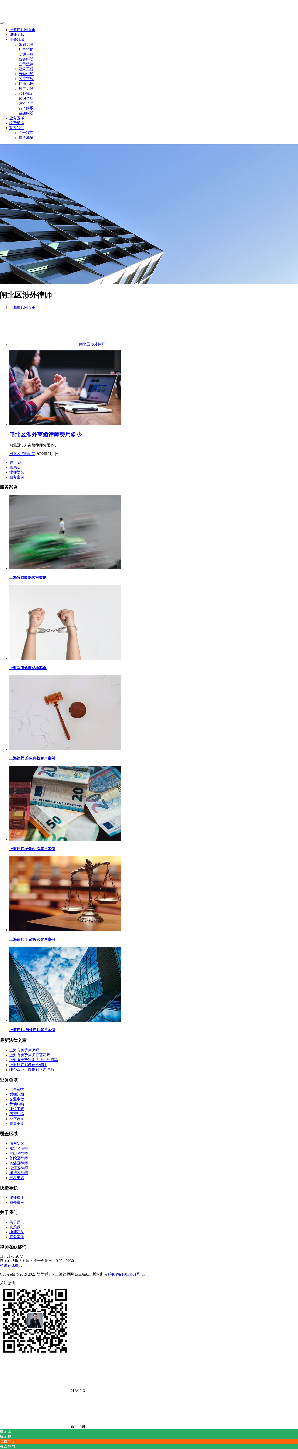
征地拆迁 (26, 84)
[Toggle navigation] (2, 23)
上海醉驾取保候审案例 (28, 577)
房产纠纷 (26, 89)
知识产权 (26, 98)
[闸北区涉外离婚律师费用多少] (65, 424)
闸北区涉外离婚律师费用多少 (45, 434)
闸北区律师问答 (22, 454)
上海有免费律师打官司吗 (29, 1055)
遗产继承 (26, 108)
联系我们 (16, 128)
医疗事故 (26, 79)
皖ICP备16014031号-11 (126, 1274)
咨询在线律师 (11, 1266)
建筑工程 (26, 69)
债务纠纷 (26, 59)
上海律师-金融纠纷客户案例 (32, 849)
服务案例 (16, 477)
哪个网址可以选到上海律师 (31, 1070)
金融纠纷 (26, 113)
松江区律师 (18, 1168)
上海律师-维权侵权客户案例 (32, 758)
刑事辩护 (26, 49)
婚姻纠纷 (26, 44)
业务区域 (16, 118)
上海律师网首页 (22, 30)
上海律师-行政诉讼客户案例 (32, 939)
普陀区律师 (18, 1158)
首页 (22, 308)
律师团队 (16, 35)
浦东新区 (16, 1143)
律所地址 (26, 138)
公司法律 (26, 64)
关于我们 (26, 133)
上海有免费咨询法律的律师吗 (33, 1060)
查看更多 (16, 1124)
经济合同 (26, 103)
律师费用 (16, 1197)
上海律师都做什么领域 (28, 1065)
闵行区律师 (18, 1173)
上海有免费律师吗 (24, 1050)
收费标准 (16, 123)
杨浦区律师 (18, 1163)
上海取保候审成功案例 (28, 668)
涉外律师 (26, 93)
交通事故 (26, 54)
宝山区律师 (18, 1153)
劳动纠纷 (26, 74)
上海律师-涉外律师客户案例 (32, 1030)
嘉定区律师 (18, 1148)
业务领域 (16, 40)
